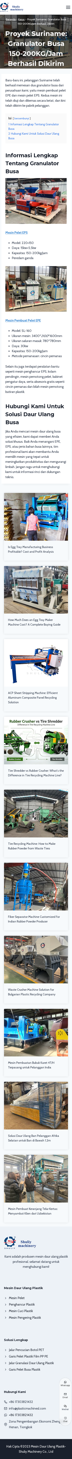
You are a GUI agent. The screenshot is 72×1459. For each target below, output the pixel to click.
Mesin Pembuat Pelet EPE (23, 320)
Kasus (21, 19)
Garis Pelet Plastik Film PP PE (28, 1356)
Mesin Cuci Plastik (21, 1311)
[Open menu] (68, 7)
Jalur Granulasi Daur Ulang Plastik (31, 1363)
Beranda (11, 19)
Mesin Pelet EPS (16, 232)
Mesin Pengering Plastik (25, 1318)
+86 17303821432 (21, 1415)
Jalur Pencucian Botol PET (26, 1350)
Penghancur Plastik (22, 1304)
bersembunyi (21, 118)
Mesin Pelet (17, 1298)
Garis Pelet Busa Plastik (24, 1369)
